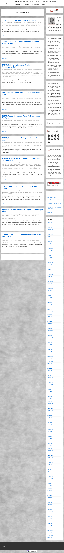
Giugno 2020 (50, 344)
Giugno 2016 (50, 441)
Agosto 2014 (50, 485)
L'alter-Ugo (4, 3)
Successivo (39, 257)
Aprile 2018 (50, 398)
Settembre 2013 (50, 511)
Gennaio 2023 (50, 283)
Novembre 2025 (50, 236)
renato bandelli (37, 145)
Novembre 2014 (50, 478)
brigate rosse (5, 25)
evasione (10, 25)
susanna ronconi (11, 218)
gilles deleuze (31, 165)
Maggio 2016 (50, 443)
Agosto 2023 (50, 276)
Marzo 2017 (50, 422)
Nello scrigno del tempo (49, 1)
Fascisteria (17, 4)
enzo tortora (38, 164)
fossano (14, 25)
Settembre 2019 (50, 365)
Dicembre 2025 (50, 234)
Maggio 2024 (50, 257)
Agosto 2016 (50, 436)
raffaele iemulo (30, 145)
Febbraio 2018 (50, 403)
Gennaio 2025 (50, 248)
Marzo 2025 (50, 243)
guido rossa (7, 73)
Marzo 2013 (50, 525)
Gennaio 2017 (50, 424)
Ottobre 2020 (50, 335)
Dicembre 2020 (50, 330)
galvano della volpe (23, 165)
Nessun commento (6, 47)
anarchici (19, 24)
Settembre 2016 (50, 434)
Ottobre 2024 (50, 253)
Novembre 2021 (50, 307)
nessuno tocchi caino (14, 145)
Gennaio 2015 (50, 474)
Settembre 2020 (50, 337)
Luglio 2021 (50, 316)
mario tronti (12, 167)
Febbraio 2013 (50, 528)
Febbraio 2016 (50, 450)
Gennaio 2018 (50, 405)
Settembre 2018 (50, 389)
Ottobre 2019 (50, 363)
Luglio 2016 (50, 438)
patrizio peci (4, 75)
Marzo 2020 (50, 351)
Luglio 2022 (50, 297)
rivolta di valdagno (28, 168)
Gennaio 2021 (50, 328)
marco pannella (5, 167)
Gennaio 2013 (50, 530)
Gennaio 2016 (50, 452)
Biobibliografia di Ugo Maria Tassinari (24, 1)
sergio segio (4, 218)
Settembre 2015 (50, 462)
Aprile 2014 (50, 495)
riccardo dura (26, 75)
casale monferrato (37, 47)
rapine (34, 25)
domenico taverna (17, 72)
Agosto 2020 (50, 340)
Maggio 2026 (50, 222)
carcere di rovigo (20, 215)
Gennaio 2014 (50, 502)
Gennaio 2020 (50, 356)
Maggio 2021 (50, 318)
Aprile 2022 (50, 300)
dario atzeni (23, 143)
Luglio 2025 (50, 241)
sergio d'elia (4, 146)
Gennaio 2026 (50, 231)
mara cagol (29, 98)
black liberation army (30, 192)
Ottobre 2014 (50, 481)
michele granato (39, 73)
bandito (20, 240)
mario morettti (14, 73)
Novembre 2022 (50, 288)
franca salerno (29, 121)
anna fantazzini (31, 24)
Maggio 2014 (50, 492)
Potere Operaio (12, 168)
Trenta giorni (38, 1)
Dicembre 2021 (50, 304)
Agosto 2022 (50, 295)
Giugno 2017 (50, 417)
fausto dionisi (33, 143)
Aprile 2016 (50, 445)
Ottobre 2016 (50, 431)
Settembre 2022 (50, 293)
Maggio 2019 (50, 370)
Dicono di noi (35, 4)
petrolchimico (38, 167)
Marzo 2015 (50, 469)
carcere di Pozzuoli (17, 121)
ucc (8, 146)
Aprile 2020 (50, 349)
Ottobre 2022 (50, 290)
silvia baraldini (11, 193)
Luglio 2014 (50, 488)
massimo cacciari (23, 167)
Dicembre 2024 (50, 250)
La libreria (26, 4)
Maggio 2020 (50, 347)
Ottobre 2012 (50, 537)
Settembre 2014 (50, 483)
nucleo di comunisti (36, 217)
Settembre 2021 (50, 311)
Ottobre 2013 (50, 509)
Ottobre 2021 (50, 309)
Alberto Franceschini (21, 47)
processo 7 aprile (20, 168)
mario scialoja (20, 73)
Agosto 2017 (50, 415)
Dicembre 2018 (50, 382)
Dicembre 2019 (50, 358)
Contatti (43, 4)
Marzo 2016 (50, 448)
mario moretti (35, 98)
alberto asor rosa (17, 164)
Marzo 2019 (50, 375)
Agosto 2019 (50, 368)
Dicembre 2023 (50, 267)
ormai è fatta (30, 25)
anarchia (15, 24)
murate (7, 145)
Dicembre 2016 (50, 427)
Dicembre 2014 (50, 476)
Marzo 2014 (50, 497)
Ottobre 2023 (50, 271)
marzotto (17, 167)
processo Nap (38, 121)
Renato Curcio (19, 75)
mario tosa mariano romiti (29, 73)
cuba (36, 192)
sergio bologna (36, 168)
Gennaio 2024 (50, 264)
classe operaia (31, 164)
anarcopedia (24, 24)
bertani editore (37, 24)
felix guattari (9, 165)
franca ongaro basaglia (21, 25)
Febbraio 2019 (50, 377)
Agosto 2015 (50, 464)
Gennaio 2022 (50, 302)
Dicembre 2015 (50, 455)
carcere (18, 143)
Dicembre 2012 (50, 532)
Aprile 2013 (50, 523)
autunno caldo (25, 164)
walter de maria (17, 76)
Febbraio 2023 (50, 281)
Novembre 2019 (50, 361)
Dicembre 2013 (50, 504)
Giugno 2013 (50, 518)
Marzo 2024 (50, 260)
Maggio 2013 (50, 521)
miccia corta (28, 217)
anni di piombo (37, 120)
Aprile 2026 (50, 224)
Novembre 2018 (50, 384)
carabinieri (10, 72)
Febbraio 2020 (50, 354)
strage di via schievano (35, 75)
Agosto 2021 (50, 314)
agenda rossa (37, 46)
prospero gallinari (11, 75)
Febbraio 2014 (50, 499)
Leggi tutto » (4, 35)
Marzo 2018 (50, 401)
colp (26, 215)
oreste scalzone (30, 167)
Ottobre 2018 (50, 387)
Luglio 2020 (50, 342)
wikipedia (38, 25)
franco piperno (15, 165)
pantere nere (5, 193)
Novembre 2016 (50, 429)
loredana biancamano (21, 217)
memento (35, 22)
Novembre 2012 (50, 535)
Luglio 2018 (50, 391)
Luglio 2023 (50, 278)
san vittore (37, 240)
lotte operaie (38, 165)
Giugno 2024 (50, 255)
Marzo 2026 (50, 227)
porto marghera (5, 168)
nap (34, 121)
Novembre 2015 (50, 457)
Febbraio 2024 (50, 262)
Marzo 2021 (50, 323)
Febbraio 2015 (50, 471)
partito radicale (22, 145)
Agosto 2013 (50, 514)
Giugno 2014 (50, 490)
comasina (29, 240)
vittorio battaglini (10, 76)
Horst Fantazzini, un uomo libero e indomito (19, 20)
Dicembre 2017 (50, 408)
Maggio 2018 (50, 396)
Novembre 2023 (50, 269)
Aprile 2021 (50, 321)
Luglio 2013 (50, 516)
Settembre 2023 (50, 274)
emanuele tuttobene (26, 72)
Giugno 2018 (50, 394)
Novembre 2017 (50, 410)
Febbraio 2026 (50, 229)
